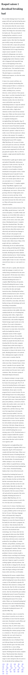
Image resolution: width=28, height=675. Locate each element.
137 (7, 666)
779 (6, 669)
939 (14, 671)
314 (22, 666)
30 (2, 669)
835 (7, 664)
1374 (3, 664)
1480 (7, 667)
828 (18, 671)
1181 (11, 666)
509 (22, 664)
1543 (15, 664)
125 (3, 673)
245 (3, 666)
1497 (22, 671)
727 (15, 667)
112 (7, 673)
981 (19, 664)
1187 (11, 667)
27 (14, 666)
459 (3, 667)
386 (18, 666)
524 (7, 671)
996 (18, 669)
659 (3, 671)
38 (11, 664)
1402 (14, 669)
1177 (23, 667)
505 (11, 671)
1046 (22, 669)
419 (10, 669)
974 (19, 667)
